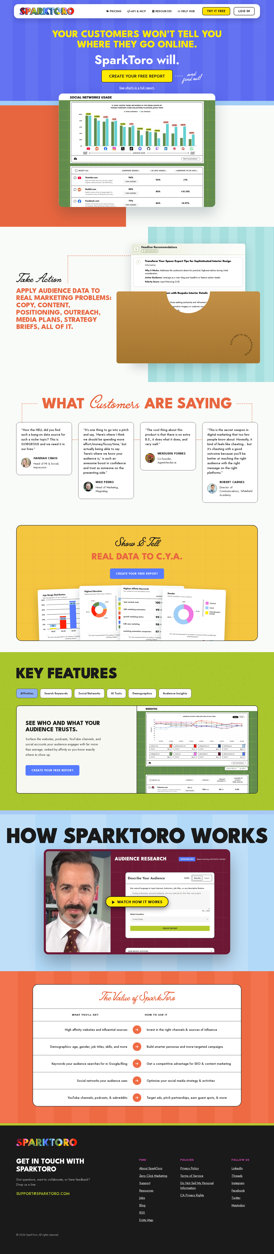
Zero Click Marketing (153, 1175)
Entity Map (146, 1220)
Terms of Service (191, 1175)
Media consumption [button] (222, 187)
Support (144, 1183)
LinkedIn (237, 1168)
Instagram (238, 1183)
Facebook (238, 1190)
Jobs (142, 1198)
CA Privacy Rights (192, 1195)
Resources (146, 1190)
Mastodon (238, 1205)
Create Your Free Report (137, 574)
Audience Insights (175, 693)
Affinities (27, 693)
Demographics (142, 693)
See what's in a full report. (137, 88)
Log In (244, 11)
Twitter (236, 1198)
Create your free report (137, 76)
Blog (142, 1205)
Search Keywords (56, 693)
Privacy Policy (189, 1168)
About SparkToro (150, 1168)
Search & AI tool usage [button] (232, 178)
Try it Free (216, 11)
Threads (237, 1175)
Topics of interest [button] (234, 197)
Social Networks (89, 693)
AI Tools (116, 693)
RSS (142, 1212)
